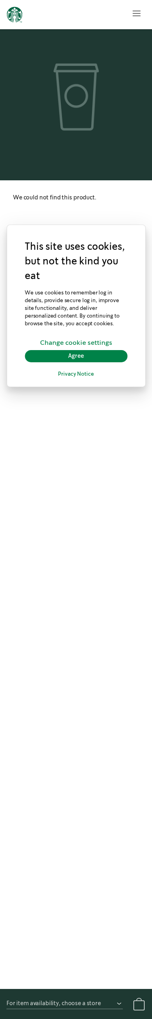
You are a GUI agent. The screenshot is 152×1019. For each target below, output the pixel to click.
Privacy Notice (76, 374)
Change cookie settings (76, 343)
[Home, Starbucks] (14, 15)
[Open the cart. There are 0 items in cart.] (139, 1005)
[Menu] (137, 13)
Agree (76, 356)
